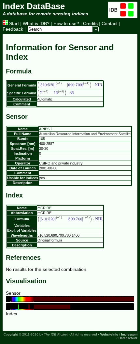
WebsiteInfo (109, 334)
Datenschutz (128, 338)
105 (42, 139)
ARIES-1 (46, 129)
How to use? (66, 23)
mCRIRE (44, 208)
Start (13, 23)
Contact (110, 23)
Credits (90, 23)
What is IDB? (36, 23)
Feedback (13, 29)
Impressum (129, 334)
